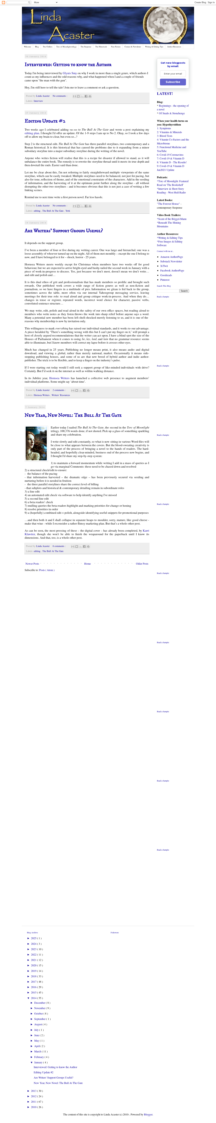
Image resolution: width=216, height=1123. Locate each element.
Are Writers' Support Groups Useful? (64, 231)
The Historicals (101, 46)
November (40, 1008)
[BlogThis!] (78, 96)
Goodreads (166, 275)
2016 (34, 987)
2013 (34, 1091)
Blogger (148, 1114)
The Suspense (86, 46)
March (38, 1051)
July (36, 1030)
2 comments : (59, 390)
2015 (34, 992)
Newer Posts (32, 563)
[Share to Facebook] (86, 96)
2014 (34, 998)
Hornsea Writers (59, 378)
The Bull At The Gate (53, 210)
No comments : (60, 95)
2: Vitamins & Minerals (169, 132)
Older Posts (142, 563)
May (37, 1040)
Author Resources (174, 46)
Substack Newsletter (171, 261)
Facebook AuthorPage (172, 270)
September (40, 1019)
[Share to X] (82, 96)
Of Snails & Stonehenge (172, 113)
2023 (34, 949)
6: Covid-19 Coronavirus (170, 154)
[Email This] (74, 96)
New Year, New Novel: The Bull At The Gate (73, 415)
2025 (34, 938)
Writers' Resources (61, 395)
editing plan (32, 133)
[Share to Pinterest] (90, 96)
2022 (34, 954)
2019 (34, 971)
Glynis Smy (70, 73)
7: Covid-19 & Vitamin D (170, 158)
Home (87, 563)
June (37, 1035)
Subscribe (173, 82)
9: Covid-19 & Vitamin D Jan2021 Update (170, 167)
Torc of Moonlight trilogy (66, 46)
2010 (34, 1107)
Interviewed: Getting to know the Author (68, 64)
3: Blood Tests (164, 135)
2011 (34, 1101)
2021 (34, 960)
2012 (34, 1096)
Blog (37, 46)
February (39, 1057)
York (67, 210)
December (40, 1002)
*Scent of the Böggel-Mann (171, 219)
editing (37, 210)
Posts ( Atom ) (47, 570)
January (38, 1062)
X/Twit (164, 266)
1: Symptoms (164, 128)
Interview (38, 100)
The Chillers (47, 46)
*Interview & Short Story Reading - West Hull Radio (171, 190)
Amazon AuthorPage (171, 256)
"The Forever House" (168, 203)
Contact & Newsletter (133, 46)
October (39, 1013)
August (38, 1024)
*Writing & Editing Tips (170, 237)
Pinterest (164, 279)
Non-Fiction (115, 46)
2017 (34, 981)
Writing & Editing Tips (154, 46)
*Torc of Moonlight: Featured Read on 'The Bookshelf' (172, 183)
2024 (34, 943)
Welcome (27, 46)
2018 (34, 976)
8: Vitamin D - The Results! (172, 162)
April (37, 1046)
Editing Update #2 (45, 121)
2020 (34, 965)
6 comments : (59, 546)
